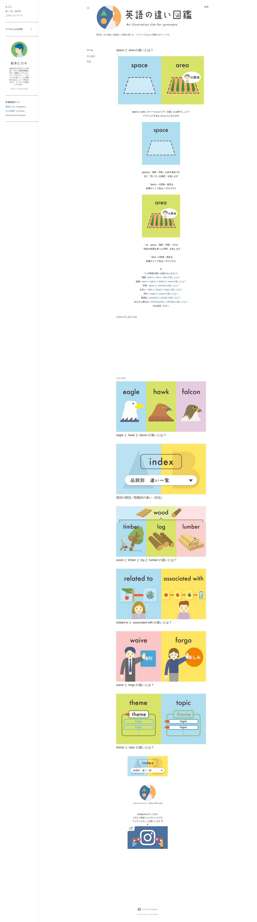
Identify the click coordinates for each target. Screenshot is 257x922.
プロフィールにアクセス (19, 89)
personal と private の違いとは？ (165, 298)
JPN (167, 188)
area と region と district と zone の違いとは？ (164, 281)
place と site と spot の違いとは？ (164, 277)
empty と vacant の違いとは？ (164, 294)
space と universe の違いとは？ (164, 285)
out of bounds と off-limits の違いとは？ (169, 302)
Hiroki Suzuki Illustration (15, 115)
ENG (173, 188)
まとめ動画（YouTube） (15, 111)
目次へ (166, 306)
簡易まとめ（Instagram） (16, 107)
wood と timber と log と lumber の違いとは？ (146, 560)
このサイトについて (13, 15)
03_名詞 (91, 56)
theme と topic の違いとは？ (135, 747)
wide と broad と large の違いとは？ (165, 289)
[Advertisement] (148, 351)
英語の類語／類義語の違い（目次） (140, 497)
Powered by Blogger (150, 909)
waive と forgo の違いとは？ (135, 685)
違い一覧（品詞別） (13, 11)
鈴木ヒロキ (19, 63)
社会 (89, 61)
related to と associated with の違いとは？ (144, 622)
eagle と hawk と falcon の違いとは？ (141, 435)
